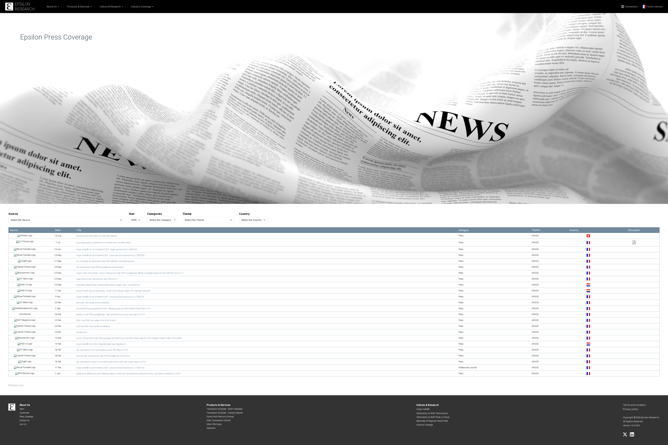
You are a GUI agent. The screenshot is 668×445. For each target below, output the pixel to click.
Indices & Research (110, 6)
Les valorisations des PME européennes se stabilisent (100, 267)
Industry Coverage (141, 6)
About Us (52, 6)
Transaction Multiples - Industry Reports (225, 413)
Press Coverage (26, 416)
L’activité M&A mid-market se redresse (93, 326)
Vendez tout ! (82, 332)
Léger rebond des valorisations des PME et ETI (96, 279)
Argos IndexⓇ (422, 409)
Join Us (22, 424)
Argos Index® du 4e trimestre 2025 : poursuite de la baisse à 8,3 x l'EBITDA (110, 255)
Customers (24, 413)
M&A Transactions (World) (219, 420)
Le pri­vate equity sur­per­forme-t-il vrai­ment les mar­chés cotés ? (103, 242)
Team (21, 409)
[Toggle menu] (58, 6)
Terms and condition (634, 405)
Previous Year (16, 385)
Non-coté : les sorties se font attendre (92, 302)
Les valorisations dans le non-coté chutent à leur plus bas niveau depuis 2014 (111, 362)
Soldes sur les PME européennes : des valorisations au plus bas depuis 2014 (110, 314)
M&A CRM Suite (214, 424)
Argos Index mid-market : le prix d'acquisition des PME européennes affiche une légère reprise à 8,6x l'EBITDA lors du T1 (130, 273)
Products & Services (78, 6)
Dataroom (211, 428)
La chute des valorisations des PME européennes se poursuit (103, 356)
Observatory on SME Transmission (432, 413)
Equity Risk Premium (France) (220, 416)
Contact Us (24, 420)
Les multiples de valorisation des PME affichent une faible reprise (105, 261)
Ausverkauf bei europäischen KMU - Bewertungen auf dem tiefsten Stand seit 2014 (113, 308)
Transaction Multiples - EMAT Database (224, 409)
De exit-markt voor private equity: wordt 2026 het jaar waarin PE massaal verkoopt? (113, 291)
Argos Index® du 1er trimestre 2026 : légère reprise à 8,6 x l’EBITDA (106, 249)
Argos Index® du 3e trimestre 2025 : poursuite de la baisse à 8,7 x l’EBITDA (110, 368)
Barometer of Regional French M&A (432, 421)
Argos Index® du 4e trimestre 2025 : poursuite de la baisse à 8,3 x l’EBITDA (110, 297)
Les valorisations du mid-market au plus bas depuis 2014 (102, 350)
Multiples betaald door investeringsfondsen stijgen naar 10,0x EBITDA (108, 285)
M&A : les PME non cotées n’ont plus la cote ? (96, 320)
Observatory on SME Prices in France (432, 417)
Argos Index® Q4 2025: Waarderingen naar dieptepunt (101, 344)
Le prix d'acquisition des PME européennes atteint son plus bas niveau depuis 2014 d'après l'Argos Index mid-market (129, 338)
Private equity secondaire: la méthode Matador (96, 236)
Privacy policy (630, 409)
